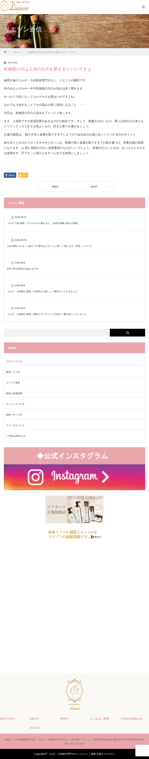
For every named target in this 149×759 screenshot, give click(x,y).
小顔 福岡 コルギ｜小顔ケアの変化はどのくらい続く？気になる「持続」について (49, 246)
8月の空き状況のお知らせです (23, 268)
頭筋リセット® (14, 414)
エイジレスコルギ (15, 404)
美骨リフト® (13, 372)
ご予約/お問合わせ (15, 436)
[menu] (143, 7)
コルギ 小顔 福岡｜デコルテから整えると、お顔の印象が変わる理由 (42, 223)
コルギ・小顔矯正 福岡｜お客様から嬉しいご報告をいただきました (42, 291)
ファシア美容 (13, 382)
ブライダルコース (15, 425)
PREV (55, 186)
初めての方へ (8, 718)
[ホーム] (5, 50)
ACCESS (35, 728)
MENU (64, 718)
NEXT (94, 186)
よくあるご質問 (99, 718)
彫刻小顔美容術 (14, 393)
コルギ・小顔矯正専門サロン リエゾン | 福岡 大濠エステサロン (81, 754)
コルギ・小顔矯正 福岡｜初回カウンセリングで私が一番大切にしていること (47, 314)
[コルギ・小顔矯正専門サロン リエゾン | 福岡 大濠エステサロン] (15, 10)
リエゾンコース (14, 361)
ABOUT (34, 718)
